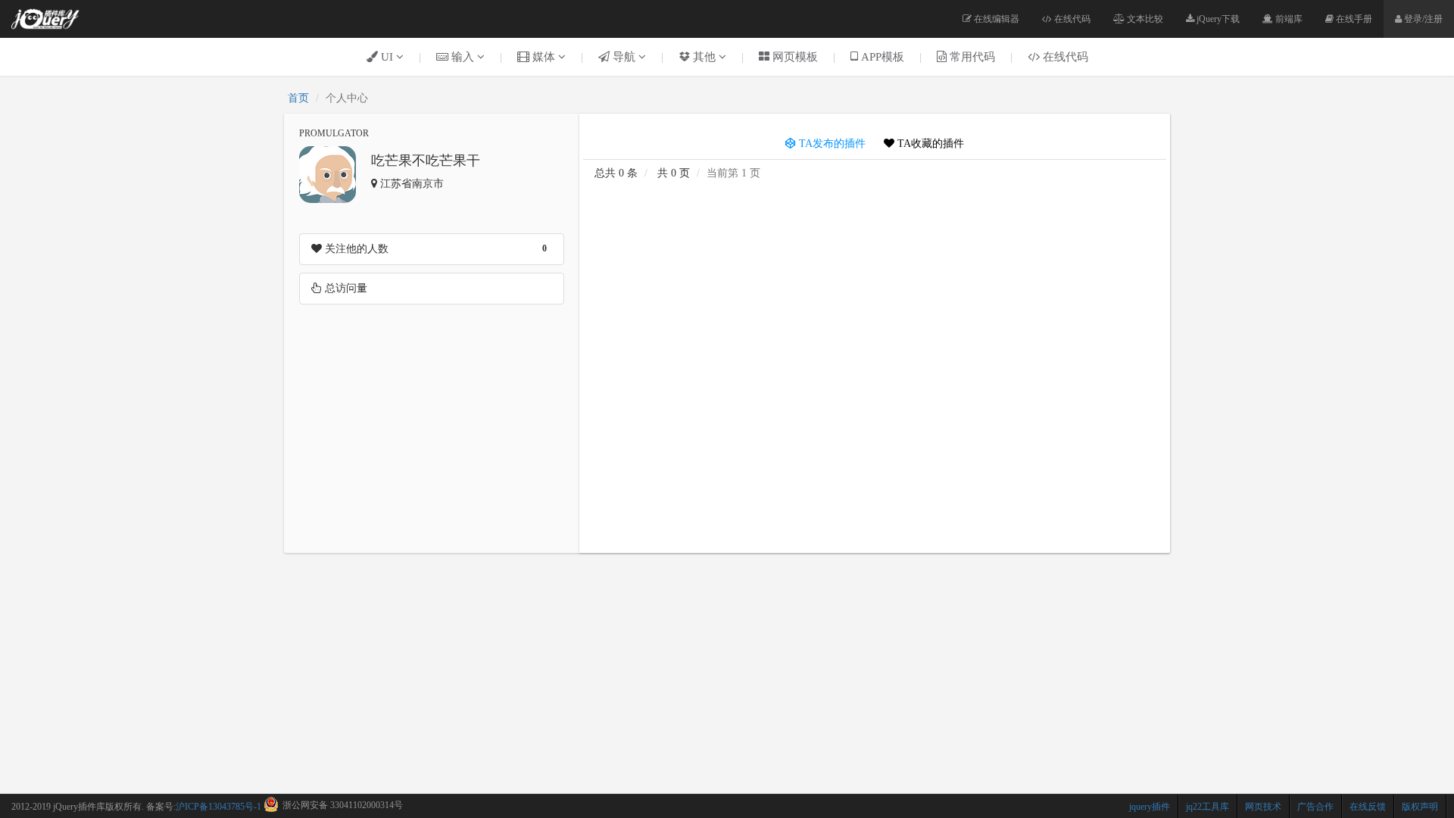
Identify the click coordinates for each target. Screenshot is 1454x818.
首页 (298, 98)
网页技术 (1263, 806)
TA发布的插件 (831, 143)
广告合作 (1315, 806)
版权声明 (1420, 806)
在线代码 (1071, 19)
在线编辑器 (995, 19)
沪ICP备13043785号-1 (218, 806)
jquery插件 (1149, 806)
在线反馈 (1367, 806)
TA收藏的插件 (929, 143)
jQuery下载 (1217, 19)
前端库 (1288, 19)
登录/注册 (1422, 19)
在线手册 (1353, 19)
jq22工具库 (1207, 806)
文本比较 (1144, 19)
